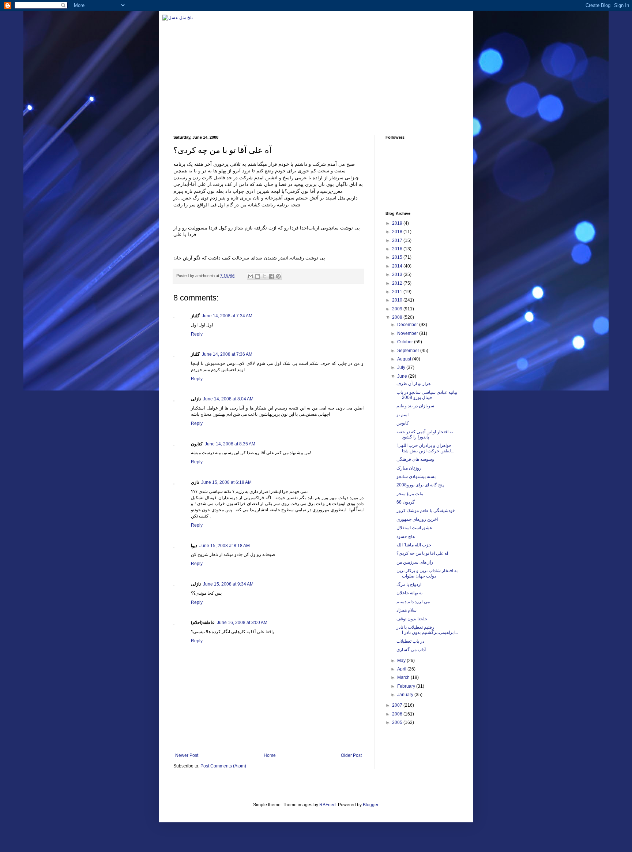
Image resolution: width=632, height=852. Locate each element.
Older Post (351, 755)
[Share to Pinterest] (278, 276)
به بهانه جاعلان (409, 592)
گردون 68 (405, 502)
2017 (397, 240)
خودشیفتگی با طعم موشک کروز (425, 510)
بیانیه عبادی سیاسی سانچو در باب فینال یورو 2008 (426, 395)
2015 (397, 257)
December (408, 324)
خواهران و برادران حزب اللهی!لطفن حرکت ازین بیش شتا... (425, 448)
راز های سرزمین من (414, 562)
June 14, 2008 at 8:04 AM (228, 398)
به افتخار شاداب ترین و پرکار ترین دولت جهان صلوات (427, 573)
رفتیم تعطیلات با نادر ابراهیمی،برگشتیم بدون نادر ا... (427, 630)
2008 (397, 317)
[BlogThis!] (257, 276)
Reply (197, 334)
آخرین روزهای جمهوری (417, 519)
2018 (397, 231)
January (405, 694)
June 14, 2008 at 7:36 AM (227, 354)
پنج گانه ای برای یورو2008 (420, 484)
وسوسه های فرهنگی (415, 459)
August (404, 359)
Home (270, 755)
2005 (397, 722)
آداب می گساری (411, 649)
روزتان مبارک (408, 468)
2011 (397, 291)
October (405, 341)
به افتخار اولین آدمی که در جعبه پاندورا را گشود (424, 434)
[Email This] (250, 276)
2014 (397, 266)
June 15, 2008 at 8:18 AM (224, 545)
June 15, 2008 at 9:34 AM (228, 584)
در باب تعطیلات (410, 641)
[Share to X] (264, 276)
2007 (397, 705)
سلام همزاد (406, 610)
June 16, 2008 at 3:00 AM (242, 622)
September (408, 350)
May (402, 660)
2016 (397, 248)
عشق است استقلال (414, 527)
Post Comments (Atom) (223, 766)
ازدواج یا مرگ (408, 584)
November (408, 333)
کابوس (402, 423)
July (401, 367)
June (402, 376)
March (404, 677)
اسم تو (402, 414)
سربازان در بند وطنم (415, 405)
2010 (397, 300)
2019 (397, 223)
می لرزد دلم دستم (413, 601)
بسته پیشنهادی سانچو (416, 476)
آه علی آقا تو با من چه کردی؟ (422, 553)
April (402, 669)
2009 (397, 308)
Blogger (370, 804)
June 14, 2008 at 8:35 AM (230, 443)
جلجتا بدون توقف (411, 618)
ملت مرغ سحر (409, 493)
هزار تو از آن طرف (413, 383)
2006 (397, 714)
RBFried (327, 804)
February (406, 686)
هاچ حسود (405, 536)
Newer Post (186, 755)
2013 (397, 274)
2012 (397, 283)
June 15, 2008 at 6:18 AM (226, 482)
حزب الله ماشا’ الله (413, 545)
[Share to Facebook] (271, 276)
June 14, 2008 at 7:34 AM (227, 315)
